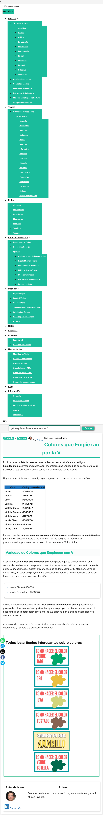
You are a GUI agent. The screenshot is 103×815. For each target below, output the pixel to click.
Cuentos (12, 335)
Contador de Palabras (22, 359)
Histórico (23, 144)
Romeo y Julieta (25, 284)
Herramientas (15, 349)
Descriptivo (24, 126)
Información (14, 391)
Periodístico (24, 172)
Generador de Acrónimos (24, 382)
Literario (23, 163)
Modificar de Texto (21, 354)
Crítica (21, 37)
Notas (11, 326)
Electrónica (18, 219)
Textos (11, 107)
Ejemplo (16, 251)
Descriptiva (18, 214)
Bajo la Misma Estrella (27, 261)
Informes (23, 154)
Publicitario (24, 182)
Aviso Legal (18, 414)
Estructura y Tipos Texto (23, 112)
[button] (5, 421)
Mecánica (22, 60)
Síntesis (22, 191)
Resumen (17, 223)
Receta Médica (19, 298)
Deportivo (23, 130)
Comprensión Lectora (22, 102)
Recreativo (24, 186)
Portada (8, 438)
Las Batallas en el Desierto (29, 279)
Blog (10, 386)
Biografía (23, 121)
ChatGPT (12, 330)
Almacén (17, 205)
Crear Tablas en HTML (22, 373)
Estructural (23, 46)
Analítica (22, 28)
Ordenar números (21, 363)
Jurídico (23, 158)
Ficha (11, 200)
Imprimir (12, 288)
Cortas (21, 32)
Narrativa (23, 168)
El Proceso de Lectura (22, 88)
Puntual (21, 65)
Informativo (24, 149)
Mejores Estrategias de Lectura (26, 98)
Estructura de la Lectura (23, 93)
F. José (40, 440)
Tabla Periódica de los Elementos (27, 307)
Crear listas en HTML (22, 368)
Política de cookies (21, 401)
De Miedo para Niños (22, 345)
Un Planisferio (19, 303)
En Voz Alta (23, 42)
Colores (22, 438)
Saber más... (16, 808)
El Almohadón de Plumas (29, 265)
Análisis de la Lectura (22, 79)
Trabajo (16, 233)
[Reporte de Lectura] (11, 6)
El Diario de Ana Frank (27, 270)
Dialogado (23, 135)
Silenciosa (22, 74)
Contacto (17, 396)
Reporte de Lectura (18, 237)
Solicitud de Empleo (21, 312)
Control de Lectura (21, 84)
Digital (22, 140)
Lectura (12, 18)
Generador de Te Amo (22, 377)
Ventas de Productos (28, 196)
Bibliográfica (18, 210)
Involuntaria (23, 51)
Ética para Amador (26, 275)
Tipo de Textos (20, 116)
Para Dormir (18, 340)
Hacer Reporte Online (22, 242)
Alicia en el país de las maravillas (32, 256)
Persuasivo (24, 177)
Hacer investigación (21, 247)
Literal (21, 56)
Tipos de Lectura (20, 23)
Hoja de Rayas (19, 293)
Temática (17, 228)
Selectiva (22, 70)
